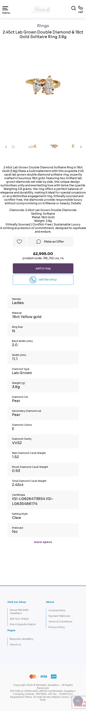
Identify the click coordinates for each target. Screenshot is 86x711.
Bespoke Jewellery (21, 638)
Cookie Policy (56, 610)
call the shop (47, 279)
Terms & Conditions (60, 621)
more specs (43, 542)
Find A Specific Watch (23, 624)
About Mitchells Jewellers (19, 611)
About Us (15, 644)
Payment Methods (59, 615)
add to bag (43, 268)
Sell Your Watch (19, 618)
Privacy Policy (56, 627)
